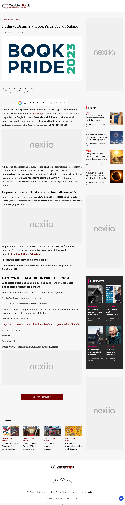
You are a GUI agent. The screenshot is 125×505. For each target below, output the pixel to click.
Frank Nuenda (112, 318)
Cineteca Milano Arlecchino (26, 253)
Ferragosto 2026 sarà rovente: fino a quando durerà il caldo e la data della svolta (95, 156)
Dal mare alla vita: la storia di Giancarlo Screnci (94, 352)
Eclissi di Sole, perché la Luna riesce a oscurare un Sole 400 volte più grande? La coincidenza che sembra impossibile (97, 137)
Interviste (92, 306)
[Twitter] (62, 480)
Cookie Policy (70, 492)
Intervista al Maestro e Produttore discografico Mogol (111, 352)
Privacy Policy (55, 492)
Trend (88, 112)
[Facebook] (55, 480)
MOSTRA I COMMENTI (42, 397)
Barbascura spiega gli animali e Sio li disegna (73, 446)
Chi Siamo (31, 492)
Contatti (42, 492)
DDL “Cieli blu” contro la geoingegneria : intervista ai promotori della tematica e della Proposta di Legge (112, 312)
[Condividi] (28, 90)
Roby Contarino (95, 359)
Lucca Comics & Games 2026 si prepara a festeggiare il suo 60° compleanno (30, 446)
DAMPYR (36, 113)
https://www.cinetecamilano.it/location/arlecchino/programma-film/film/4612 (41, 324)
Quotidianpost (92, 124)
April (91, 318)
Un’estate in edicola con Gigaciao (49, 446)
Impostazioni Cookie (89, 492)
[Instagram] (69, 480)
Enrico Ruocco (9, 32)
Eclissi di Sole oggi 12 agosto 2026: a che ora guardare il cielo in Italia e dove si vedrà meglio (96, 175)
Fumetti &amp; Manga (11, 19)
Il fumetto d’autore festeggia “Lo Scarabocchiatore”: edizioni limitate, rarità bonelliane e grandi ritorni (10, 446)
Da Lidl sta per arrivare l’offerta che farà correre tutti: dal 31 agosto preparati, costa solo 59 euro (96, 118)
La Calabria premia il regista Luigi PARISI (95, 311)
